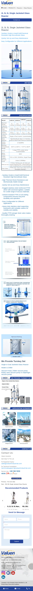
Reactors (19, 8)
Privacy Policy (4, 584)
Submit (16, 541)
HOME (5, 8)
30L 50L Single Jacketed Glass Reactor (16, 484)
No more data (11, 481)
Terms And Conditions (14, 584)
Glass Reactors (28, 8)
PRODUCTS (11, 8)
